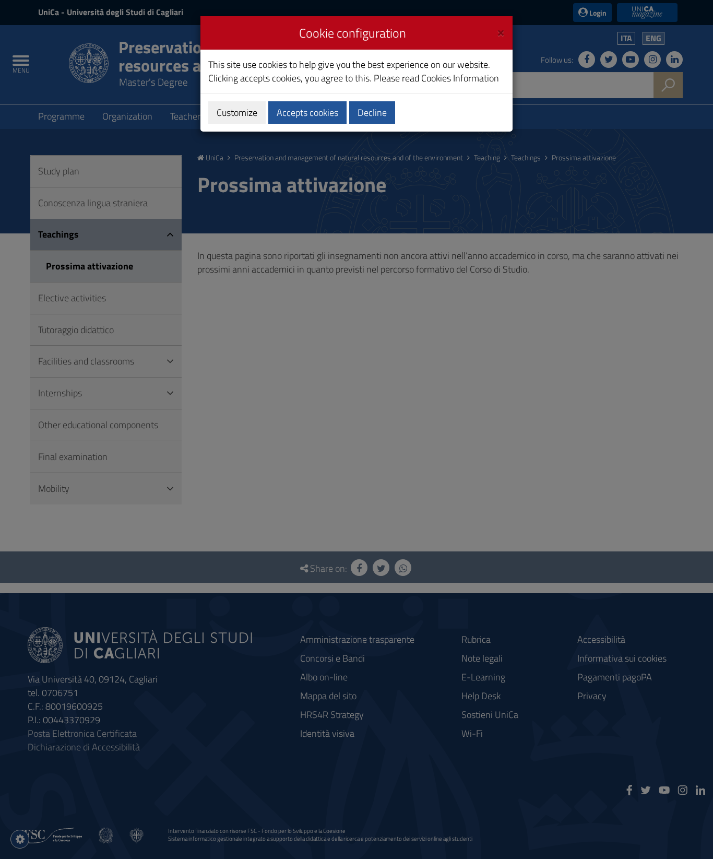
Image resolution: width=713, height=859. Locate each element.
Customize (237, 112)
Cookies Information (460, 78)
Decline (372, 112)
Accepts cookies (307, 112)
